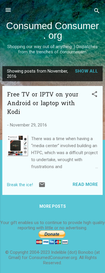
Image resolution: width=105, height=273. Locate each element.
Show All (86, 71)
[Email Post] (42, 186)
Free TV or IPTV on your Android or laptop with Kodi (42, 104)
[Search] (96, 12)
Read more (85, 184)
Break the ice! (20, 184)
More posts (52, 206)
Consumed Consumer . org (52, 30)
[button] (94, 95)
